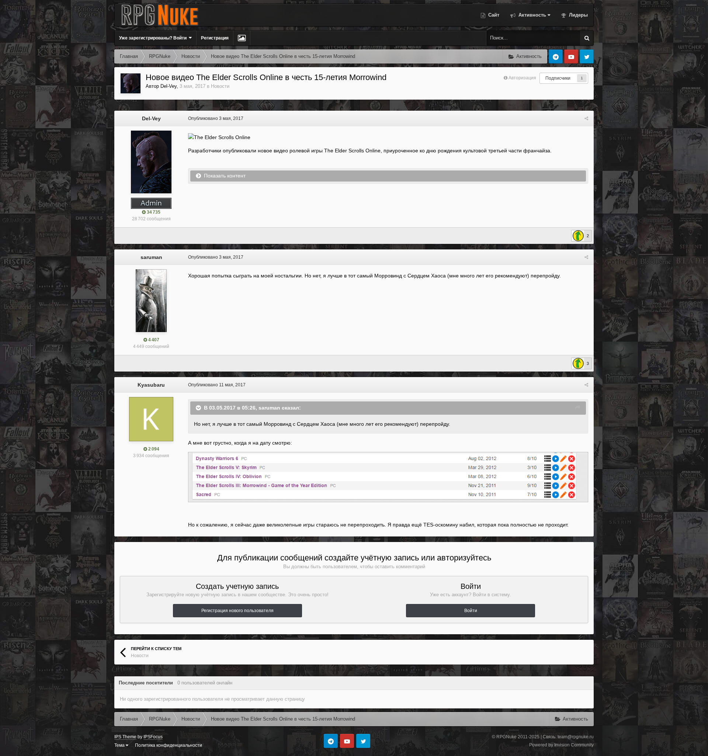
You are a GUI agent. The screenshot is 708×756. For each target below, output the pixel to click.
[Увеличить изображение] (388, 477)
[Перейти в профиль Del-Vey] (130, 83)
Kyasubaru (151, 385)
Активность (531, 15)
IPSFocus (153, 736)
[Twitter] (587, 56)
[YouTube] (571, 56)
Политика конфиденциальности (168, 745)
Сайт (493, 15)
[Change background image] (241, 38)
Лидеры (578, 15)
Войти (470, 610)
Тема (120, 745)
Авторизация (522, 77)
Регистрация (215, 38)
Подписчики (557, 78)
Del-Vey (168, 86)
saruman (151, 257)
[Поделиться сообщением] (586, 118)
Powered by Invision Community (561, 745)
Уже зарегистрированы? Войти (154, 38)
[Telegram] (556, 56)
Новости (220, 86)
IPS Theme (125, 736)
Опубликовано (215, 118)
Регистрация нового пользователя (237, 610)
